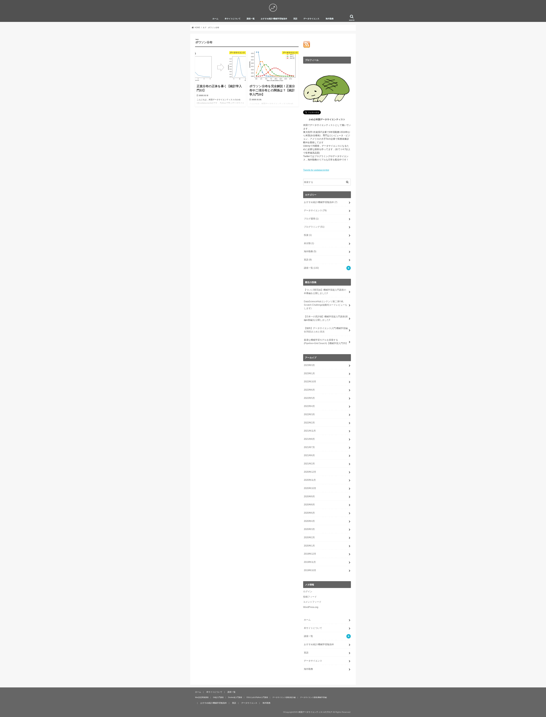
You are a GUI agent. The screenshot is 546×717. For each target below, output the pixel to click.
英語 (295, 19)
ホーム (215, 19)
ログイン (307, 591)
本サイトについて (233, 19)
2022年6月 (309, 389)
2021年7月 (309, 447)
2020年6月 (309, 512)
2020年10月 (310, 488)
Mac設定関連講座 (202, 697)
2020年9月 (309, 496)
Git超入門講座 (218, 697)
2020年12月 (310, 472)
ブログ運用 (311, 218)
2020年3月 (309, 529)
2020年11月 (310, 480)
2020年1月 (309, 545)
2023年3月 (309, 365)
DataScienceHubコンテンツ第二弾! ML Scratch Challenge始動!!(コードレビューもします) (325, 305)
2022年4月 (309, 406)
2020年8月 (309, 504)
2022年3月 (309, 414)
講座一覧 (251, 19)
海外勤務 (330, 19)
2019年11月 (310, 562)
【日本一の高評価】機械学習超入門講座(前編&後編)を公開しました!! (326, 318)
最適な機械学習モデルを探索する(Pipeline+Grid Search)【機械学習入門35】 (326, 341)
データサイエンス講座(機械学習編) (313, 697)
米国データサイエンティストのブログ (315, 712)
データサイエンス (311, 19)
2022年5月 (309, 398)
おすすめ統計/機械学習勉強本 (274, 19)
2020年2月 (309, 537)
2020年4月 (309, 521)
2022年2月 (309, 422)
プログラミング (314, 226)
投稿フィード (310, 596)
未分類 (309, 243)
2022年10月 (310, 381)
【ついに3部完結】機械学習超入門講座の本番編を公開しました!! (325, 291)
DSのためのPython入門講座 (257, 697)
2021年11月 (310, 430)
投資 (308, 235)
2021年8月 (309, 439)
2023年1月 (309, 373)
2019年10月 (310, 570)
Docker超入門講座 (235, 697)
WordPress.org (310, 607)
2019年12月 (310, 553)
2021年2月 (309, 463)
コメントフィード (312, 602)
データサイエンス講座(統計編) (284, 697)
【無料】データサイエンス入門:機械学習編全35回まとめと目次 (326, 330)
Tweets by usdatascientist (316, 170)
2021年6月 (309, 455)
